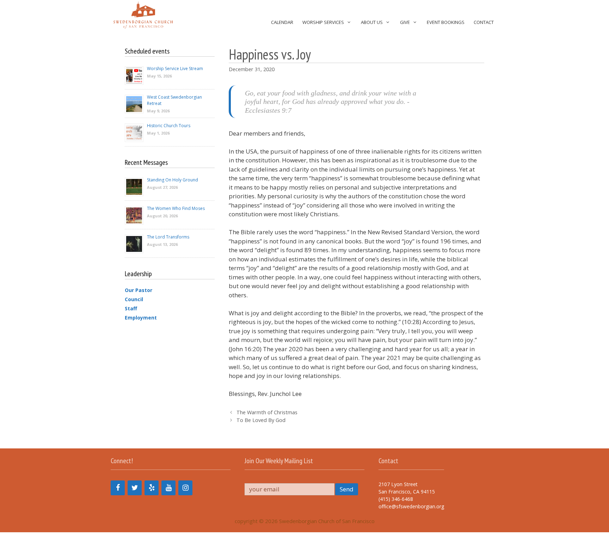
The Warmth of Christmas (266, 412)
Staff (131, 308)
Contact (484, 22)
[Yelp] (151, 487)
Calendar (282, 22)
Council (134, 299)
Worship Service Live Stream (175, 69)
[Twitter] (135, 487)
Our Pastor (138, 290)
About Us (372, 22)
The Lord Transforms (168, 237)
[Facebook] (118, 487)
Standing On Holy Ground (172, 180)
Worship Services (323, 22)
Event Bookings (446, 22)
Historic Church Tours (168, 126)
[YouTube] (168, 487)
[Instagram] (185, 487)
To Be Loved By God (260, 420)
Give (405, 22)
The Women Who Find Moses (176, 208)
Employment (141, 317)
